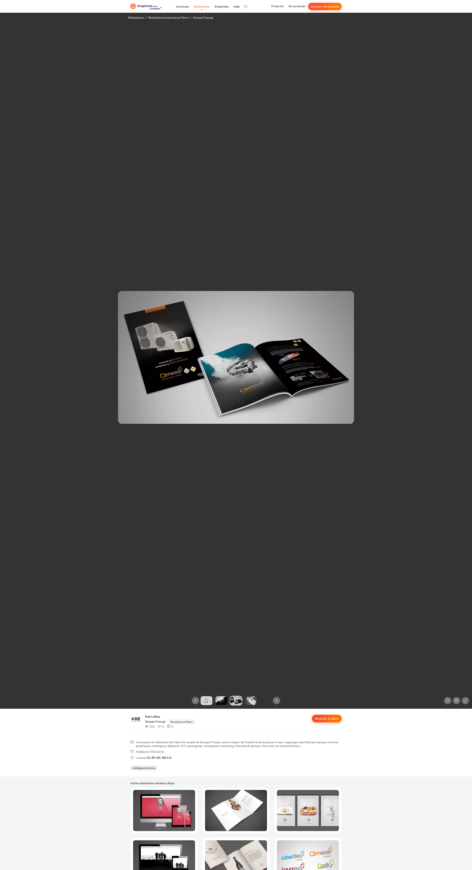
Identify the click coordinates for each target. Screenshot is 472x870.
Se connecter (297, 6)
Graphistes (221, 6)
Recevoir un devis (326, 718)
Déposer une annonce (324, 6)
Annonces (182, 6)
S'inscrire (277, 6)
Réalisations (202, 6)
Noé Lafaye (152, 716)
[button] (195, 700)
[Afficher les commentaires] (456, 700)
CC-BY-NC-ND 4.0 (159, 757)
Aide (237, 6)
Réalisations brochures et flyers (168, 17)
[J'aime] (447, 700)
